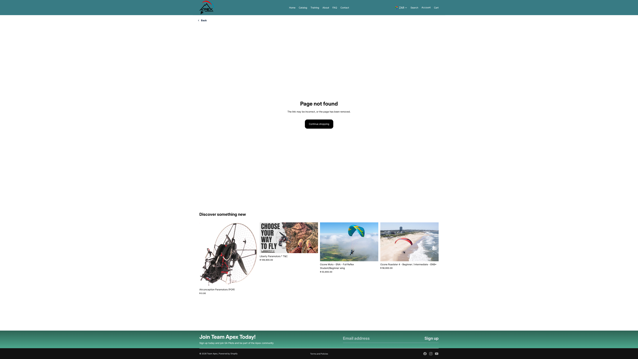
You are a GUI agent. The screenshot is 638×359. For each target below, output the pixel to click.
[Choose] (313, 248)
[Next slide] (253, 254)
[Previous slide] (204, 254)
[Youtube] (437, 354)
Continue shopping (319, 123)
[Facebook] (425, 354)
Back (204, 20)
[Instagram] (431, 354)
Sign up (432, 338)
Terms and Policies (319, 354)
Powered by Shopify (228, 353)
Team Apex (212, 353)
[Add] (253, 281)
